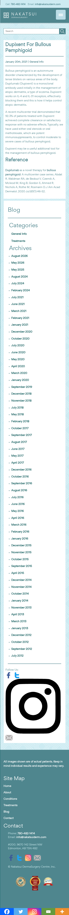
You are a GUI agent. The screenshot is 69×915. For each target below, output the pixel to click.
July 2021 (17, 297)
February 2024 (20, 290)
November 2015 (21, 552)
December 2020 (21, 332)
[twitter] (18, 675)
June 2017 (17, 449)
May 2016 (17, 511)
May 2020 (18, 359)
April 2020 (18, 366)
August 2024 (19, 277)
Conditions (10, 799)
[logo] (20, 17)
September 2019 (21, 387)
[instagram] (34, 706)
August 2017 (19, 442)
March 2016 (18, 525)
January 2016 (19, 539)
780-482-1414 (18, 4)
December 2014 (21, 580)
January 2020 (20, 380)
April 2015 (17, 573)
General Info (37, 62)
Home (7, 786)
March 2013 (18, 621)
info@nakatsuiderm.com (48, 4)
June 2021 (18, 304)
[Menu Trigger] (61, 15)
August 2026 (19, 256)
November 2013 (21, 607)
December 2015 (21, 545)
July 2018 (17, 408)
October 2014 (20, 594)
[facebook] (9, 675)
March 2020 (19, 373)
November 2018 (21, 401)
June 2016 (18, 504)
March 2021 (18, 311)
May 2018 (17, 414)
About (7, 792)
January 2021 (19, 325)
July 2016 (17, 497)
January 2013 (19, 628)
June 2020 (18, 352)
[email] (9, 737)
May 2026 (17, 263)
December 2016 (21, 470)
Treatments (18, 241)
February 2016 (20, 532)
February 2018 (20, 421)
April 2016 (17, 518)
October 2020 (20, 339)
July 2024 (17, 283)
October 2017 (19, 428)
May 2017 (17, 456)
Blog (6, 812)
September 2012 (21, 649)
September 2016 (21, 483)
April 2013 (17, 614)
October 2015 (20, 559)
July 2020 (17, 345)
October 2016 (20, 477)
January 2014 (19, 601)
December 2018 (21, 394)
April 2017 (17, 463)
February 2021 (20, 318)
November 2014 (21, 587)
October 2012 (20, 642)
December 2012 (21, 635)
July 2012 (17, 656)
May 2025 (17, 270)
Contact (9, 818)
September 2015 (21, 566)
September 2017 (21, 435)
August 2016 (19, 490)
